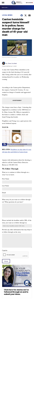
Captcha (4, 250)
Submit (6, 261)
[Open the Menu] (3, 2)
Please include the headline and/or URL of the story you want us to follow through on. (16, 221)
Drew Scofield (12, 63)
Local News (7, 15)
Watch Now (29, 2)
